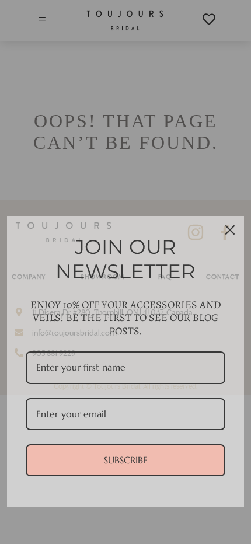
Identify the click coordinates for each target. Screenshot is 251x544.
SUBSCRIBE (126, 460)
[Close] (230, 230)
